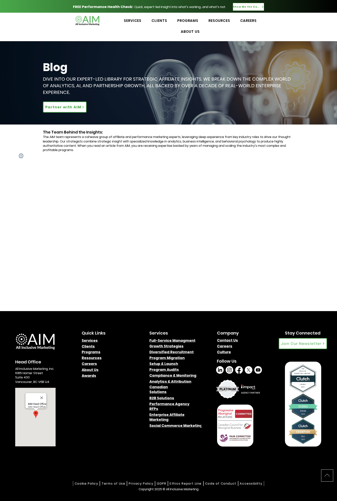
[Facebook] (239, 370)
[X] (248, 370)
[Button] (273, 16)
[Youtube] (258, 370)
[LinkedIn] (220, 370)
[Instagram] (229, 370)
